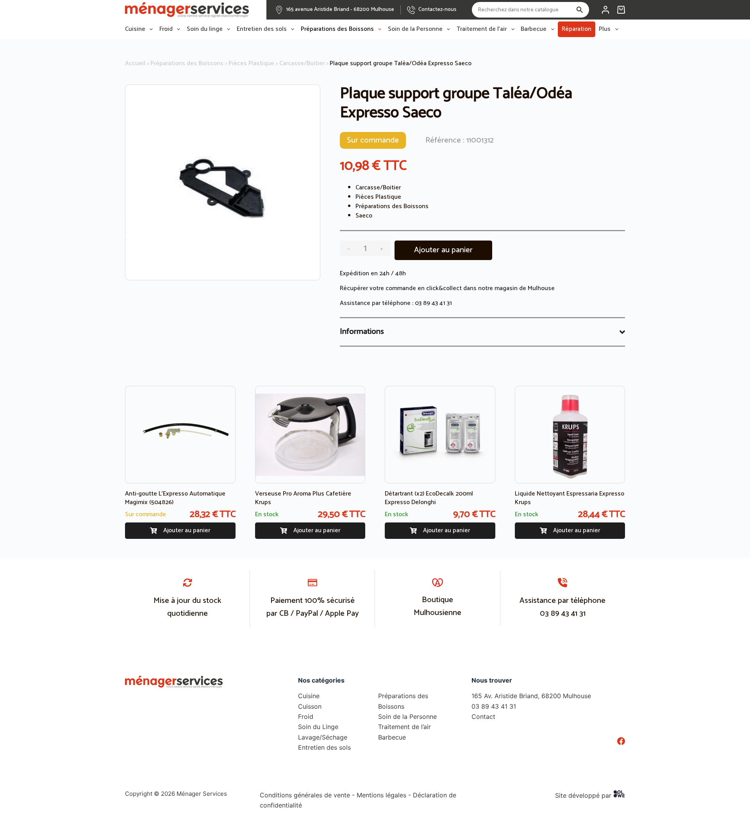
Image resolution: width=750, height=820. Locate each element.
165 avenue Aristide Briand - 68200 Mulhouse (340, 9)
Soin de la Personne (415, 29)
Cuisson (309, 706)
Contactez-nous (437, 9)
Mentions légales (381, 795)
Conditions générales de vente (305, 795)
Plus (605, 29)
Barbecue (533, 29)
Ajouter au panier (443, 250)
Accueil (135, 63)
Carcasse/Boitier (302, 63)
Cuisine (135, 29)
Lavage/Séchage (322, 737)
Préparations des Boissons (337, 29)
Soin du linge (205, 29)
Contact (483, 716)
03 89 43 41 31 (433, 303)
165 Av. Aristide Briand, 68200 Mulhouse (531, 696)
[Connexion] (605, 10)
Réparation (576, 29)
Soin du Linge (318, 727)
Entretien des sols (262, 29)
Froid (166, 29)
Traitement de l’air (482, 29)
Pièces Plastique (251, 63)
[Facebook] (621, 741)
